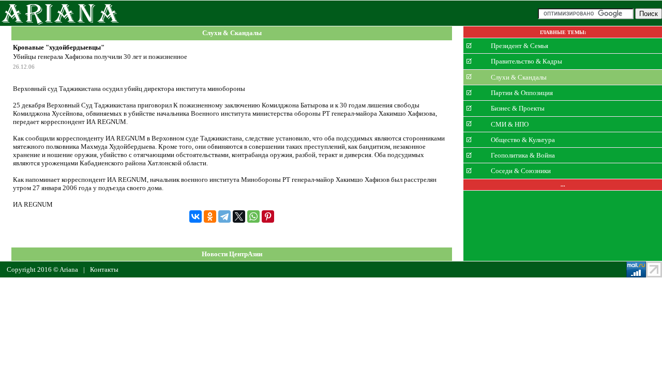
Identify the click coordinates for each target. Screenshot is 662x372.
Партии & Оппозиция (522, 93)
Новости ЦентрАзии (232, 254)
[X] (239, 216)
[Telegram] (224, 216)
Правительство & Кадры (526, 61)
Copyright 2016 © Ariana (42, 269)
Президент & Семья (519, 46)
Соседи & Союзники (521, 171)
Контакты (104, 269)
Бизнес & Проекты (518, 108)
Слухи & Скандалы (232, 33)
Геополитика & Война (523, 155)
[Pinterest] (268, 216)
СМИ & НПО (510, 124)
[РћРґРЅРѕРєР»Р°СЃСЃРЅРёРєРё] (210, 216)
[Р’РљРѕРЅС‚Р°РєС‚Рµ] (195, 216)
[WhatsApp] (253, 216)
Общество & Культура (523, 140)
